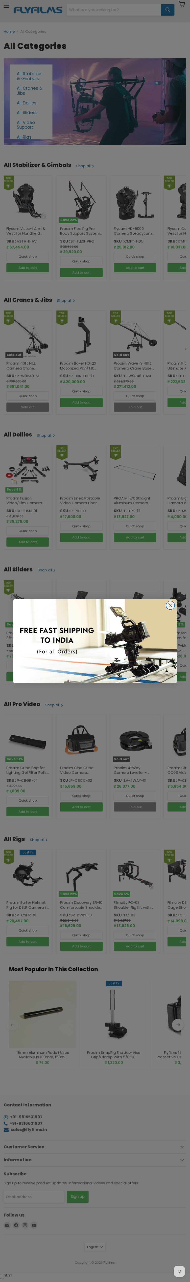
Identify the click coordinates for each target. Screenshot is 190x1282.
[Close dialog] (170, 605)
